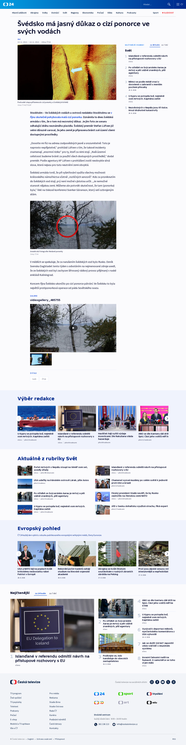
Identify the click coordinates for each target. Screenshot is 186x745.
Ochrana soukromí (44, 739)
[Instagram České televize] (152, 682)
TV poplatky (16, 702)
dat (19, 39)
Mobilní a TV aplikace (20, 723)
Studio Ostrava (56, 706)
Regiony (75, 12)
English (30, 739)
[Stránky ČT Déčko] (99, 702)
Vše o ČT (14, 728)
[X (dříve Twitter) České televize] (168, 682)
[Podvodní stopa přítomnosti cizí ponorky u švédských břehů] (67, 72)
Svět (65, 12)
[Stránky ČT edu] (152, 702)
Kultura (119, 12)
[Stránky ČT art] (123, 702)
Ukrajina (34, 12)
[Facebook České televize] (157, 682)
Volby (45, 12)
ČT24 (44, 379)
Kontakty (53, 728)
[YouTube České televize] (163, 682)
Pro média (54, 693)
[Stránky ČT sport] (125, 693)
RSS (174, 739)
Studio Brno (54, 702)
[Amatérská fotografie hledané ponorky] (73, 225)
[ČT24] (8, 4)
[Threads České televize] (173, 682)
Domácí (55, 12)
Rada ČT (53, 710)
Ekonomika (88, 12)
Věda (109, 12)
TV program (15, 693)
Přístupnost (60, 739)
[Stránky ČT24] (99, 693)
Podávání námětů (57, 719)
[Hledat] (169, 4)
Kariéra (52, 715)
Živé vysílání (15, 697)
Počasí (100, 12)
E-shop (13, 719)
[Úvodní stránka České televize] (25, 682)
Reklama (53, 697)
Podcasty (131, 12)
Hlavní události (19, 12)
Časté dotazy (55, 723)
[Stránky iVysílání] (155, 693)
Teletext (14, 706)
